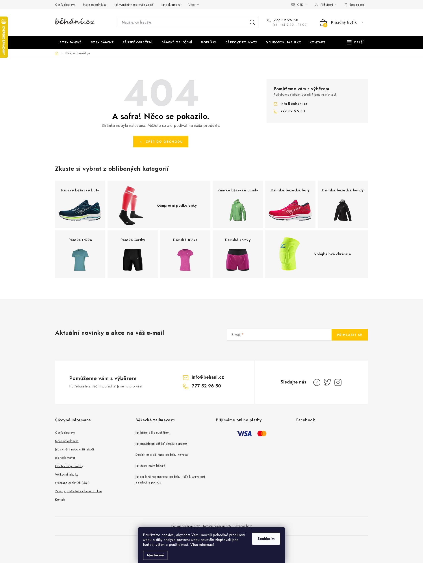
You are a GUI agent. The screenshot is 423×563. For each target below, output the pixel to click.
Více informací (202, 544)
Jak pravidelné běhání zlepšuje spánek (161, 443)
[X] (327, 382)
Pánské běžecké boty (185, 526)
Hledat (252, 22)
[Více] (355, 42)
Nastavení (155, 555)
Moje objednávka (95, 4)
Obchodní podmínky (69, 466)
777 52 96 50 (285, 20)
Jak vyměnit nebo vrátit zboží (134, 4)
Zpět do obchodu (164, 141)
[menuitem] (70, 42)
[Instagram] (337, 382)
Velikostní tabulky (66, 474)
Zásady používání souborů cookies (78, 491)
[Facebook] (316, 382)
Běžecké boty (243, 526)
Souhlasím (266, 538)
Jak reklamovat (171, 4)
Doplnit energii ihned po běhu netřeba (161, 454)
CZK (300, 4)
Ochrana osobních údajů (72, 483)
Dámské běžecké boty (217, 526)
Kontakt (60, 499)
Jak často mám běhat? (150, 465)
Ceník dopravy (65, 4)
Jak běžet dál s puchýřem (152, 432)
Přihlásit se (349, 335)
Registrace (357, 4)
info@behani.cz (294, 103)
